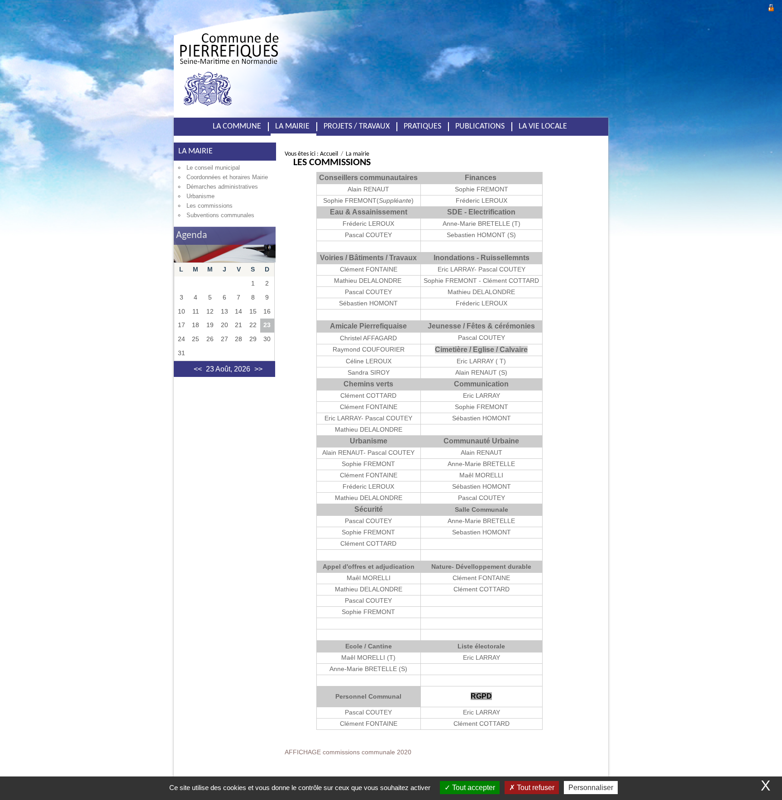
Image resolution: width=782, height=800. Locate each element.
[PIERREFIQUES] (271, 63)
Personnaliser (590, 787)
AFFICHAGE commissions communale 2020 (348, 752)
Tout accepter (472, 787)
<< (198, 369)
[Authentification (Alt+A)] (771, 6)
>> (258, 369)
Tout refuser (534, 787)
